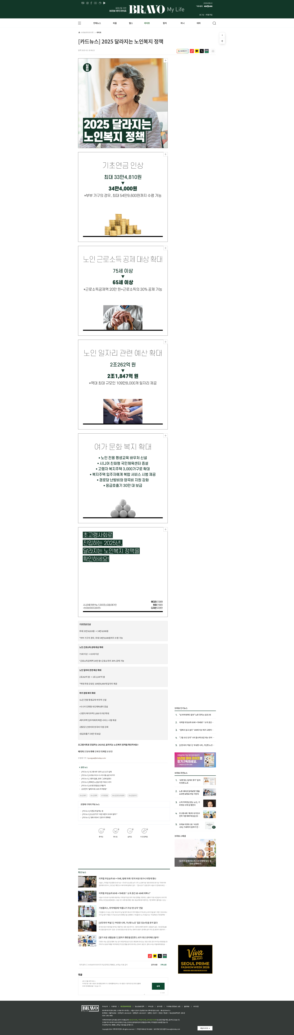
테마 (199, 23)
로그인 (201, 14)
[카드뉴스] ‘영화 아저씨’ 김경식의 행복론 (96, 817)
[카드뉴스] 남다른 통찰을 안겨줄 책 (93, 785)
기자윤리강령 (142, 1020)
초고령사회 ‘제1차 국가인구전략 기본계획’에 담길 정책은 (189, 814)
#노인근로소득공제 (118, 795)
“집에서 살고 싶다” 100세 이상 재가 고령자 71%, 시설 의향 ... (195, 729)
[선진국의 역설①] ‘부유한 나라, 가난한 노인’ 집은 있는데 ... (196, 745)
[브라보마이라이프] (147, 9)
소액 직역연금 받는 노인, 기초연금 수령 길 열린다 (189, 803)
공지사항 (154, 964)
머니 (182, 23)
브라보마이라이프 (87, 32)
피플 (115, 23)
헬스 (131, 23)
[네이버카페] (100, 3)
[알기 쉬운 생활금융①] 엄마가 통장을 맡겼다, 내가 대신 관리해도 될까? (129, 937)
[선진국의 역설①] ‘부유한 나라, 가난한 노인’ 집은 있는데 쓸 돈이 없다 (128, 922)
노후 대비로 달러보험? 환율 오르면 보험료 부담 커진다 (189, 792)
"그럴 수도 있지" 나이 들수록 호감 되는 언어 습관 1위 (196, 737)
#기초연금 (104, 795)
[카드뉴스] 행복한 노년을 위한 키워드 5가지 (96, 782)
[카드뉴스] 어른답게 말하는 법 (92, 811)
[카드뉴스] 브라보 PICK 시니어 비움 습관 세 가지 (98, 775)
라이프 (147, 23)
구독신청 (163, 964)
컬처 (165, 23)
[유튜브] (95, 3)
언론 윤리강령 (133, 1020)
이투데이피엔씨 (117, 1029)
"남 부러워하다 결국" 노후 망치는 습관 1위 (195, 714)
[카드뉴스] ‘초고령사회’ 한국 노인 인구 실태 (96, 771)
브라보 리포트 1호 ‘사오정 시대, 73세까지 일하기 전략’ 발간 (189, 825)
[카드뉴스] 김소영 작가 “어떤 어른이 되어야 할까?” (99, 814)
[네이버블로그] (83, 3)
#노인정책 (94, 795)
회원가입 (209, 14)
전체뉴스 (97, 23)
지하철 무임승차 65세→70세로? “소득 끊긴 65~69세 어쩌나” (124, 893)
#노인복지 (83, 795)
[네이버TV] (104, 3)
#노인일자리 (133, 795)
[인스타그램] (87, 3)
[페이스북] (91, 3)
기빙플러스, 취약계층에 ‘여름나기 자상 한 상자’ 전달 (121, 907)
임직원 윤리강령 (151, 1020)
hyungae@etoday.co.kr (96, 758)
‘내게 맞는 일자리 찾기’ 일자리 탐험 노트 (189, 781)
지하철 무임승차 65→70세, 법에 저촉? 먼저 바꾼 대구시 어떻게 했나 (127, 878)
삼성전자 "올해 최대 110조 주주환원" (94, 789)
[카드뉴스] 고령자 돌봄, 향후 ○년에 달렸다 (96, 778)
